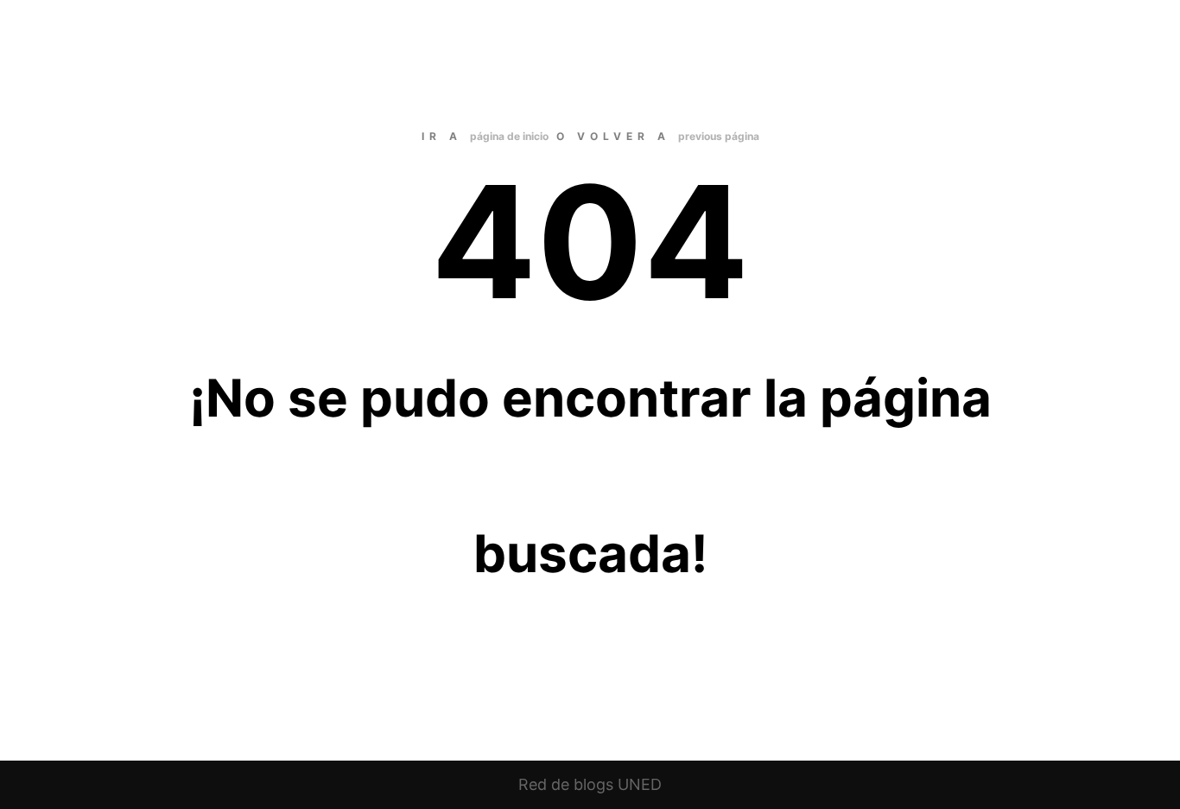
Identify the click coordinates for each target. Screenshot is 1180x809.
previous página (718, 136)
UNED (640, 784)
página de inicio (509, 136)
